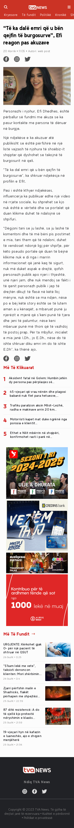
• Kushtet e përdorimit (55, 813)
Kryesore (11, 15)
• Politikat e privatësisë (37, 818)
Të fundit (29, 15)
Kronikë (60, 15)
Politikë (45, 15)
